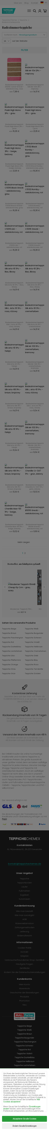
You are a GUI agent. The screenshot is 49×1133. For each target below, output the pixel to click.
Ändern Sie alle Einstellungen (25, 1126)
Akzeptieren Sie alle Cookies (24, 1119)
